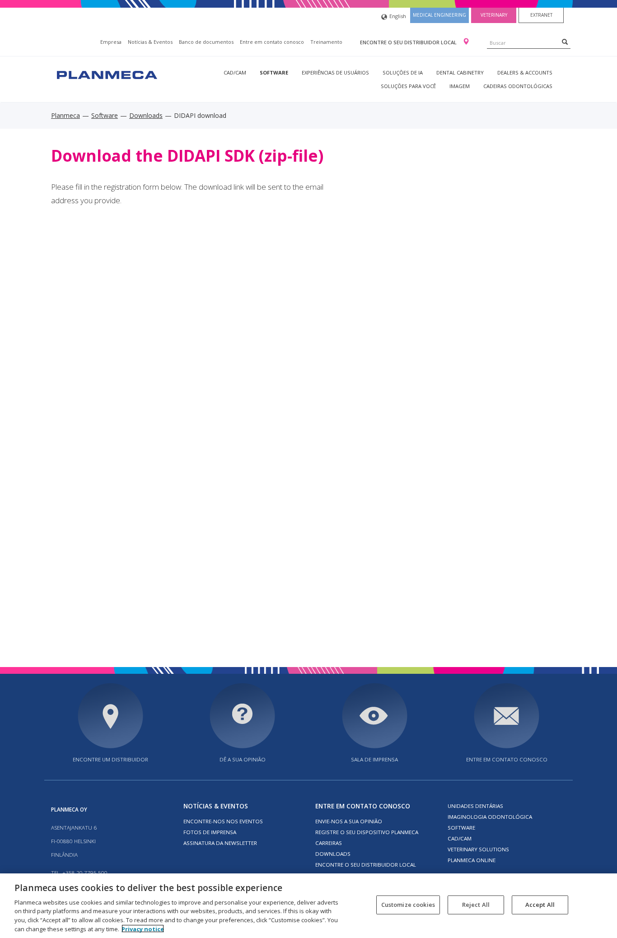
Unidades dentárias (475, 806)
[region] (308, 905)
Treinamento (326, 41)
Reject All (476, 905)
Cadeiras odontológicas (517, 86)
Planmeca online (471, 860)
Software (274, 72)
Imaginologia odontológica (490, 816)
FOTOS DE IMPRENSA (209, 832)
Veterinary (494, 15)
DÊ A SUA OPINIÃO (243, 759)
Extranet (541, 15)
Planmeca (65, 115)
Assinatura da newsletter (220, 843)
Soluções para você (408, 86)
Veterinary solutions (478, 849)
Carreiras (328, 843)
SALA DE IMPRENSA (374, 759)
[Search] (564, 42)
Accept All (540, 905)
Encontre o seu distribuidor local (409, 42)
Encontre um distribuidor (110, 759)
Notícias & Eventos (150, 41)
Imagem (459, 86)
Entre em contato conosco (272, 41)
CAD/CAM (235, 72)
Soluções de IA (403, 72)
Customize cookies (408, 905)
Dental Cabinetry (460, 72)
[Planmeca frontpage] (106, 74)
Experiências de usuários (335, 72)
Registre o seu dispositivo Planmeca (366, 832)
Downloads (146, 115)
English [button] (397, 16)
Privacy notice (143, 928)
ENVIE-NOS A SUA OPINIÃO (348, 821)
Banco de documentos (206, 41)
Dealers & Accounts (524, 72)
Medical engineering (439, 15)
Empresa (111, 41)
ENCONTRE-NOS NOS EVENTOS (223, 821)
